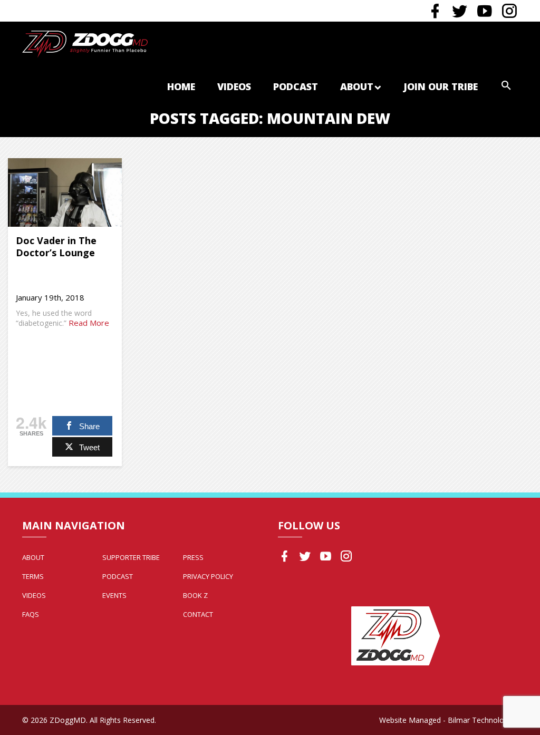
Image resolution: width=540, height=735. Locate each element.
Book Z (195, 595)
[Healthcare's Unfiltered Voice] (85, 43)
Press (193, 557)
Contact (198, 614)
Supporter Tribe (131, 557)
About (356, 86)
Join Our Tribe (440, 86)
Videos (234, 86)
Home (181, 86)
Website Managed (410, 720)
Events (114, 595)
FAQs (30, 614)
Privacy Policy (208, 576)
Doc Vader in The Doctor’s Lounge (56, 246)
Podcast (295, 86)
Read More (89, 322)
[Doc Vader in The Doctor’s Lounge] (65, 192)
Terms (33, 576)
